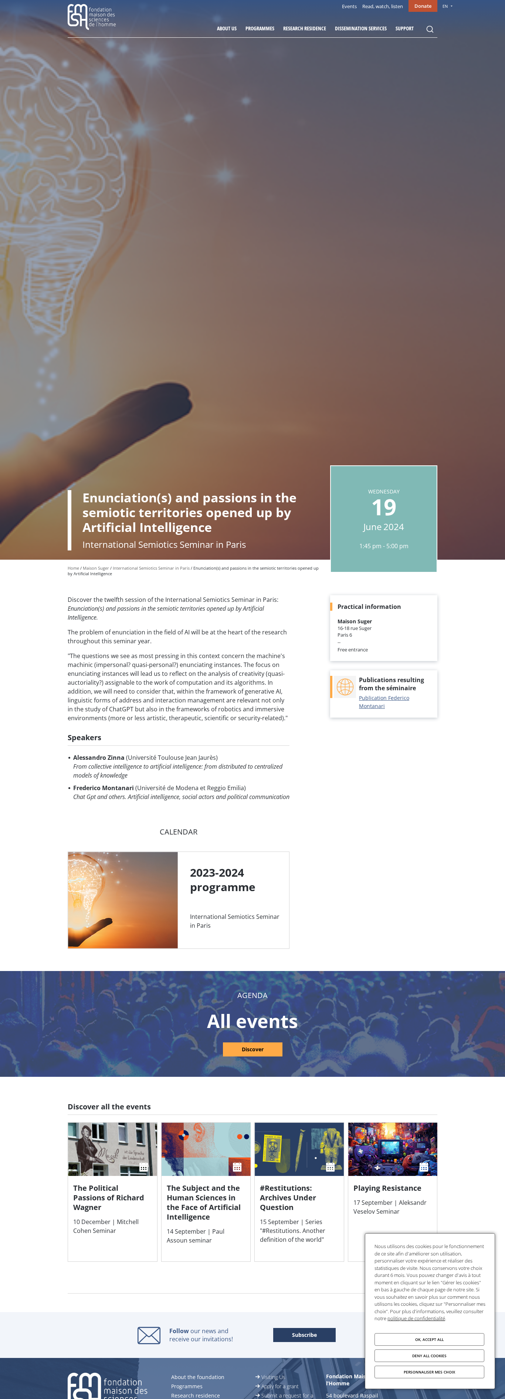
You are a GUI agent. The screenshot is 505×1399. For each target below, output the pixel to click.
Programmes (259, 28)
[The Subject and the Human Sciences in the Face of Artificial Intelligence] (206, 1192)
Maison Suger (96, 568)
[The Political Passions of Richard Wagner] (112, 1192)
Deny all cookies (429, 1355)
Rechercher (430, 29)
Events (349, 6)
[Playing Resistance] (392, 1192)
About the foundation (197, 1377)
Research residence (304, 28)
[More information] (178, 900)
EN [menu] (445, 6)
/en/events (253, 1047)
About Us (227, 28)
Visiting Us (273, 1377)
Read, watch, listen (382, 6)
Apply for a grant (280, 1386)
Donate (422, 6)
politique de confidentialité (416, 1318)
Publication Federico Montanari (384, 701)
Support (405, 28)
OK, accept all (429, 1339)
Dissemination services (361, 28)
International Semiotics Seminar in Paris (151, 568)
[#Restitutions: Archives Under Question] (299, 1192)
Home (73, 568)
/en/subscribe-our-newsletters (304, 1335)
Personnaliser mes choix (429, 1372)
